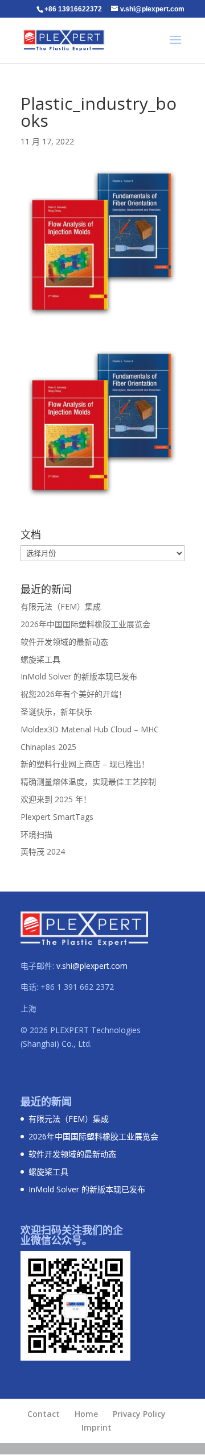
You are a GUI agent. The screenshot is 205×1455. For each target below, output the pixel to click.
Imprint (96, 1427)
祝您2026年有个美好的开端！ (73, 694)
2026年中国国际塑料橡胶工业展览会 (85, 624)
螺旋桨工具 (40, 659)
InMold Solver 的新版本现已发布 (78, 676)
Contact (43, 1413)
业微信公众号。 (56, 1240)
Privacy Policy (139, 1413)
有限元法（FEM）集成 (60, 606)
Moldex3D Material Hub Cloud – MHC (89, 729)
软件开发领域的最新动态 (64, 641)
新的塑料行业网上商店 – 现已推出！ (84, 763)
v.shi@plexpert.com (92, 965)
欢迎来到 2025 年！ (55, 799)
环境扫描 (36, 834)
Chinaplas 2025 (48, 746)
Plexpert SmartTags (56, 816)
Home (86, 1413)
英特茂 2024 (42, 851)
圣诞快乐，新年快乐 (56, 711)
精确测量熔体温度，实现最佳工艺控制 (88, 781)
